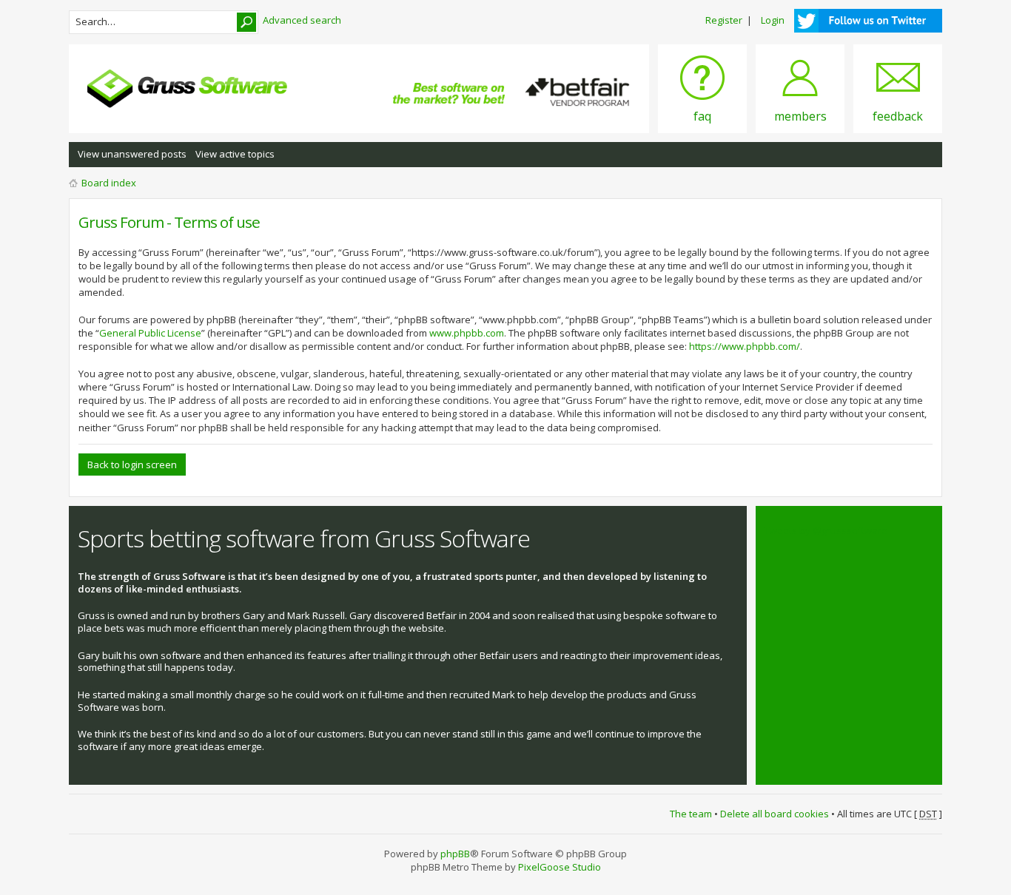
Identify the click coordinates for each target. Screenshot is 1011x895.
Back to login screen (132, 464)
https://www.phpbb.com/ (744, 346)
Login (773, 20)
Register (723, 20)
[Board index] (187, 89)
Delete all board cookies (774, 813)
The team (691, 813)
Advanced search (302, 20)
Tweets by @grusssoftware (826, 530)
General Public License (150, 333)
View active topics (235, 154)
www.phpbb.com (466, 333)
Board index (108, 182)
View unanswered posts (132, 154)
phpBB (455, 853)
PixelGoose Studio (559, 867)
